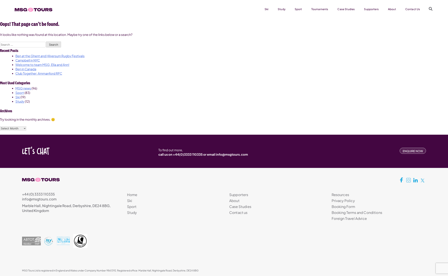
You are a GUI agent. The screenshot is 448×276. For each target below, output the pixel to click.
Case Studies (346, 9)
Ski (266, 9)
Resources (340, 194)
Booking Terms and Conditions (357, 212)
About (392, 9)
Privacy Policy (343, 200)
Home (132, 194)
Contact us (238, 212)
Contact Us (412, 9)
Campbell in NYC (27, 60)
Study (281, 9)
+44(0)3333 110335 (188, 154)
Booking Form (343, 206)
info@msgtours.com (232, 154)
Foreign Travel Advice (349, 218)
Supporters (371, 9)
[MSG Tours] (33, 9)
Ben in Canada (25, 69)
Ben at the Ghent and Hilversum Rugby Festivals (50, 56)
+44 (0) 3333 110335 (38, 194)
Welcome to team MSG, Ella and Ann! (42, 65)
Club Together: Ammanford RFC (38, 73)
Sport (298, 9)
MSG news (23, 88)
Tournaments (319, 9)
